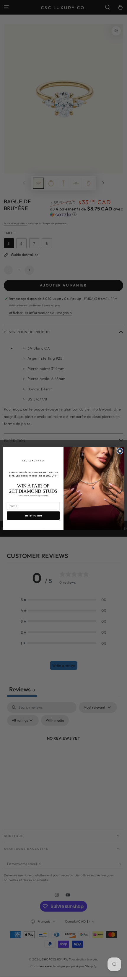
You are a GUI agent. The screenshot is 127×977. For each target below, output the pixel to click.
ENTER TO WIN (33, 515)
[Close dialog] (120, 450)
